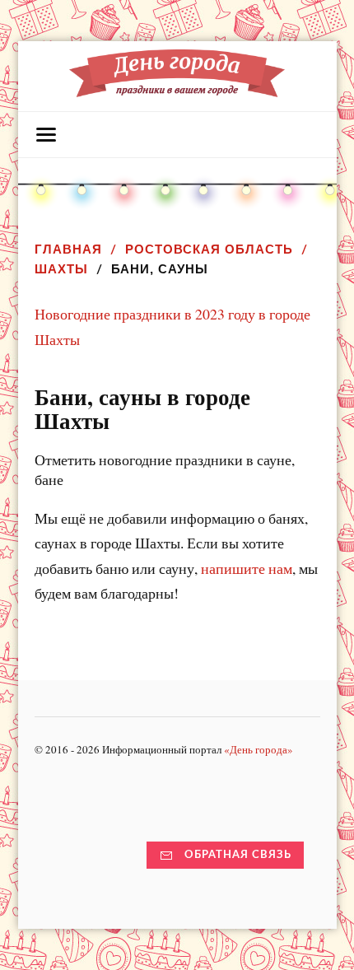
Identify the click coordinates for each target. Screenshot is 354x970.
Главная (68, 249)
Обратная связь (237, 855)
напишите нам (246, 568)
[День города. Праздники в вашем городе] (177, 89)
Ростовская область (209, 249)
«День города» (258, 749)
